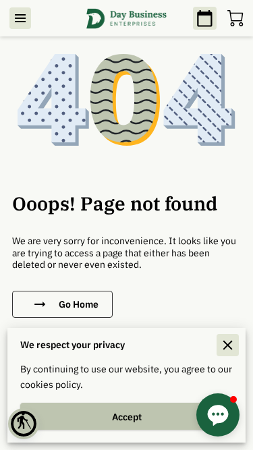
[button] (23, 424)
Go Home (79, 304)
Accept (127, 416)
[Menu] (20, 18)
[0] (235, 18)
